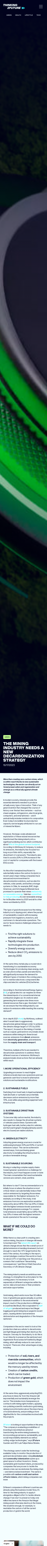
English (6, 1543)
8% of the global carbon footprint (24, 844)
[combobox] (8, 1543)
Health (18, 15)
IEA (5, 993)
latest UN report (29, 1243)
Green (9, 15)
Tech (38, 15)
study (21, 1019)
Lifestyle (29, 15)
